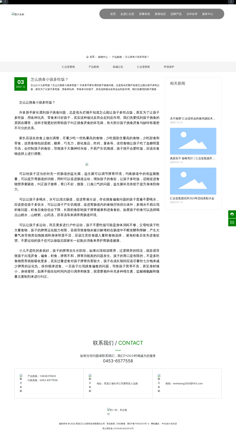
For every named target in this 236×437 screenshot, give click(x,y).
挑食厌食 (83, 123)
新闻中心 (103, 56)
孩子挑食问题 (56, 112)
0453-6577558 (118, 360)
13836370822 (48, 375)
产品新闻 (117, 56)
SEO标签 (121, 423)
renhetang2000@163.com (188, 383)
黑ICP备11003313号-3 (138, 423)
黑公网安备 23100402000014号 (118, 428)
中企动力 (166, 423)
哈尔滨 (174, 423)
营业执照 (111, 423)
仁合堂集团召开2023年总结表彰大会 (192, 198)
